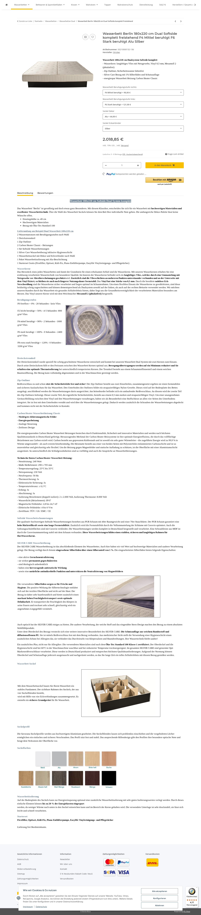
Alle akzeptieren (159, 891)
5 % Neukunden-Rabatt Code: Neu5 (76, 873)
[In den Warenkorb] (19, 30)
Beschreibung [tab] (25, 193)
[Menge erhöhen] (138, 165)
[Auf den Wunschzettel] (93, 37)
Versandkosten (67, 878)
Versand (125, 145)
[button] (193, 4)
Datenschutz (41, 906)
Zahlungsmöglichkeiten (28, 878)
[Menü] (196, 888)
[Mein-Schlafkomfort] (6, 4)
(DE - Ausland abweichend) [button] (132, 154)
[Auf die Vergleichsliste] (85, 37)
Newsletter (65, 859)
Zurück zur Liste (25, 21)
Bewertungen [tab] (45, 193)
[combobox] (143, 92)
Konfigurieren (159, 898)
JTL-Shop (186, 911)
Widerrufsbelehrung (26, 869)
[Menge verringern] (106, 165)
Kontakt (63, 869)
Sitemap (21, 873)
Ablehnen (159, 905)
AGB (19, 864)
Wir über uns (66, 864)
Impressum (28, 906)
